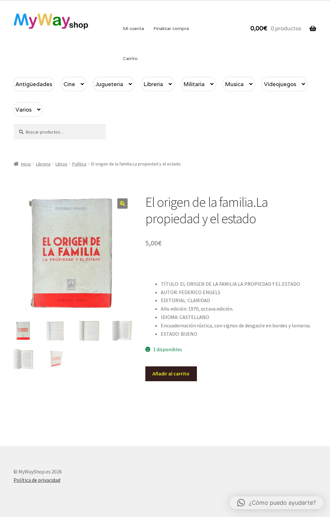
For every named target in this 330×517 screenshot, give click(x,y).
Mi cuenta (133, 28)
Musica (234, 84)
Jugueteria (109, 84)
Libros (61, 164)
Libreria (153, 84)
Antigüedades (33, 84)
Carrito (130, 58)
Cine (69, 84)
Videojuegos (280, 84)
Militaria (194, 84)
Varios (23, 109)
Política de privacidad (37, 480)
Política (79, 164)
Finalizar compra (171, 28)
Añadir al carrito (170, 373)
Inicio (26, 164)
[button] (122, 203)
